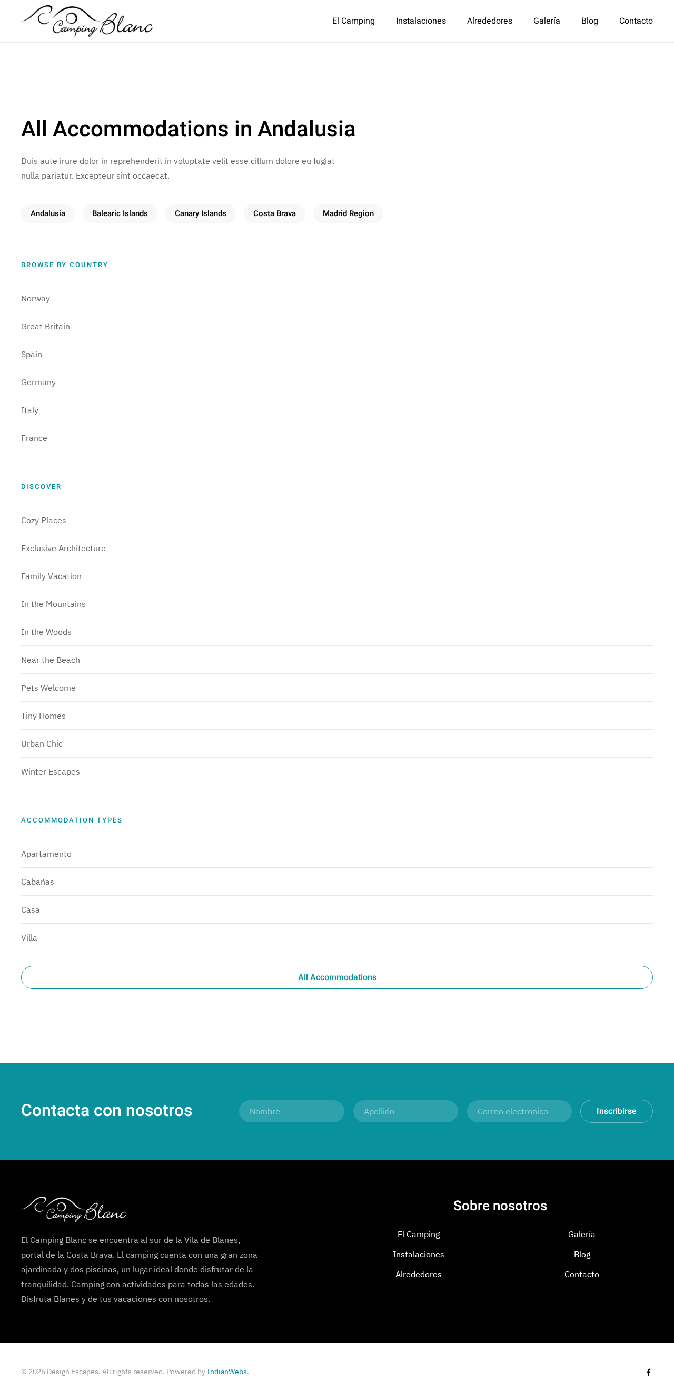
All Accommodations (337, 977)
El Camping (353, 21)
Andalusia (48, 213)
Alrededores (489, 21)
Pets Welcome (48, 687)
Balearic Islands (120, 213)
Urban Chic (42, 743)
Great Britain (45, 326)
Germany (38, 382)
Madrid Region (348, 213)
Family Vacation (51, 576)
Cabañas (37, 881)
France (34, 438)
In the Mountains (53, 604)
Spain (31, 354)
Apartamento (46, 853)
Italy (29, 410)
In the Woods (46, 631)
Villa (29, 937)
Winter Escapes (50, 771)
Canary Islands (200, 213)
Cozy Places (43, 520)
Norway (35, 298)
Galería (546, 21)
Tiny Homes (43, 715)
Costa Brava (274, 213)
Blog (589, 21)
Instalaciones (421, 21)
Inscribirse (617, 1111)
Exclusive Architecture (63, 548)
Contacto (636, 21)
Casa (30, 909)
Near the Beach (50, 659)
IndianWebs (227, 1371)
